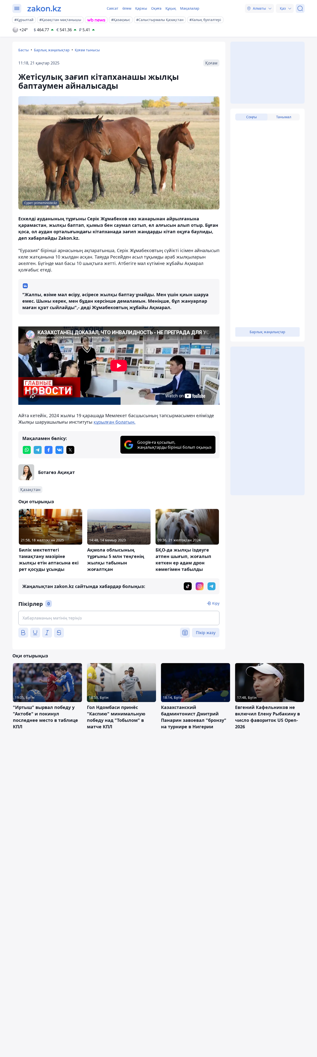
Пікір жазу (205, 632)
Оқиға (156, 8)
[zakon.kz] (44, 8)
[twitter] (70, 449)
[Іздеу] (300, 8)
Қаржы (141, 8)
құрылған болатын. (114, 422)
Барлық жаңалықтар (52, 50)
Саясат (112, 8)
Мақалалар (189, 8)
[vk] (59, 449)
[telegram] (37, 449)
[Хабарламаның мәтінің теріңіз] (118, 618)
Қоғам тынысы (87, 50)
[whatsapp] (26, 449)
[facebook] (48, 449)
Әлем (126, 8)
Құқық (170, 8)
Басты (23, 50)
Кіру (215, 603)
